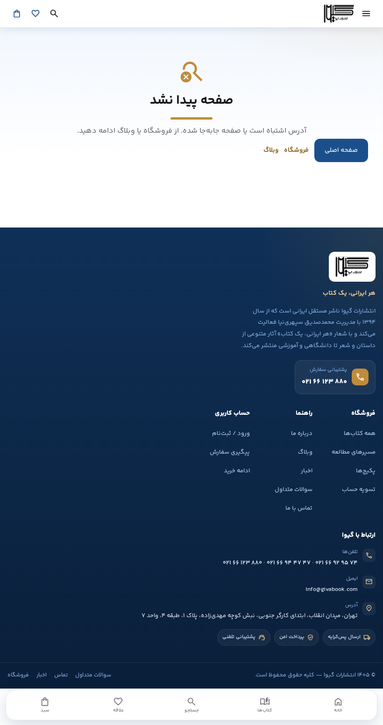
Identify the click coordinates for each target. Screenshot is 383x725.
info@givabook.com (331, 589)
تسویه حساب (359, 489)
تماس (61, 675)
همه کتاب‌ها (360, 433)
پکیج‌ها (366, 471)
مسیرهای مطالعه (354, 452)
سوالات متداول (293, 489)
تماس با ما (298, 508)
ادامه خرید (237, 471)
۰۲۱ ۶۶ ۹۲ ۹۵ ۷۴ (336, 563)
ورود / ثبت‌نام (231, 433)
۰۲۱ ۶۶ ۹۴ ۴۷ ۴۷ (289, 563)
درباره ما (301, 433)
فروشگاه (296, 150)
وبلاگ (270, 150)
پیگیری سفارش (230, 452)
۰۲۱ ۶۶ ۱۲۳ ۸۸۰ (242, 563)
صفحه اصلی (341, 150)
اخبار (306, 471)
